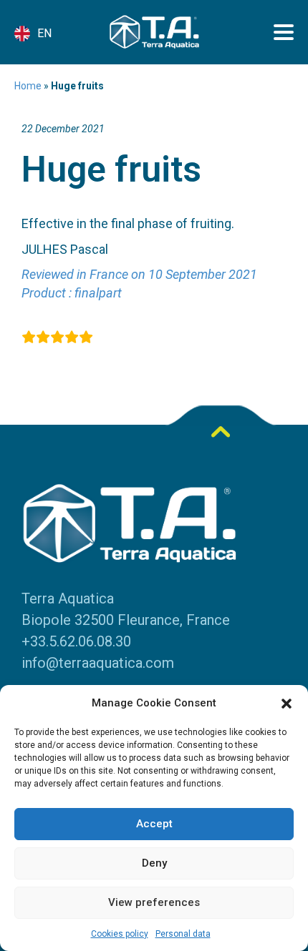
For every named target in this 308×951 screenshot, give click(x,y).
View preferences (154, 902)
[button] (286, 703)
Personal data (183, 934)
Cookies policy (119, 934)
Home (28, 86)
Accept (154, 823)
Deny (154, 863)
